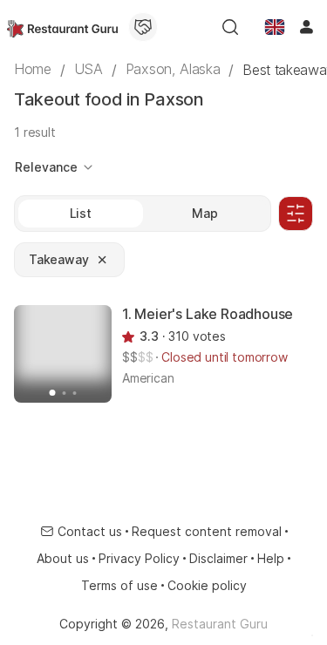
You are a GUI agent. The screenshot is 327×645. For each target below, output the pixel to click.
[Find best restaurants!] (62, 27)
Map (205, 213)
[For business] (143, 27)
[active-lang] (275, 27)
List (81, 213)
